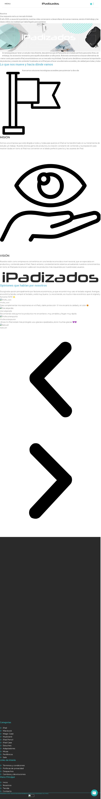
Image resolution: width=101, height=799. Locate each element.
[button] (50, 380)
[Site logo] (50, 3)
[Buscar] (97, 3)
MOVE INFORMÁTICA (23, 793)
